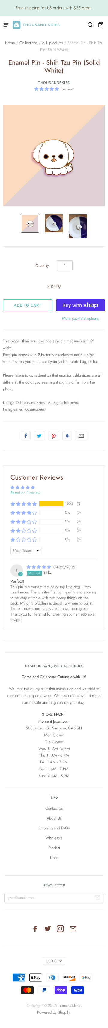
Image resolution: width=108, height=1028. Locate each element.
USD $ (51, 961)
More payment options (80, 318)
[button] (47, 89)
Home (10, 43)
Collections (29, 43)
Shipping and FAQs (54, 828)
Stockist (54, 848)
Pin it (53, 435)
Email (81, 435)
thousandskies (54, 83)
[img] (39, 567)
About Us (54, 818)
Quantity (42, 265)
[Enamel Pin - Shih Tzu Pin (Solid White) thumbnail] (30, 223)
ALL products (52, 43)
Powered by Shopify (53, 1012)
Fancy (67, 435)
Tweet (39, 435)
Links (54, 857)
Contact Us (54, 808)
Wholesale (54, 838)
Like (26, 435)
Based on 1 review (25, 493)
